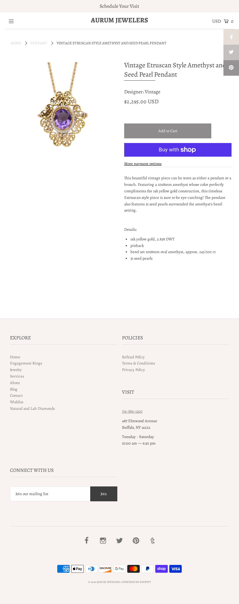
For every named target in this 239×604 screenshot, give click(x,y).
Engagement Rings (26, 363)
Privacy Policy (133, 369)
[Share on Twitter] (231, 52)
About (15, 382)
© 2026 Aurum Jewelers (104, 582)
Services (17, 376)
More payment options (143, 163)
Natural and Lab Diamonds (32, 408)
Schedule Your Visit (119, 6)
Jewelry (16, 369)
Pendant (38, 43)
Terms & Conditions (138, 363)
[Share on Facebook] (231, 37)
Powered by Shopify (136, 582)
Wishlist (16, 402)
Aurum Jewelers (119, 20)
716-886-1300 (132, 411)
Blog (13, 389)
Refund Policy (133, 357)
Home (16, 43)
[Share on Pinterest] (231, 68)
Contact (16, 395)
